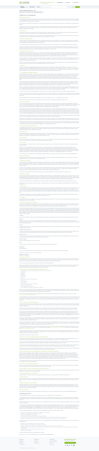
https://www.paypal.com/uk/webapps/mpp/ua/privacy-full (27, 294)
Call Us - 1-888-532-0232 (53, 440)
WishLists (68, 2)
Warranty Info (21, 443)
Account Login (21, 440)
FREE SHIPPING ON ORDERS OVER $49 (46, 2)
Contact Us (51, 443)
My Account (76, 2)
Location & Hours (52, 444)
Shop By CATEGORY (23, 7)
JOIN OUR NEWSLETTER (70, 442)
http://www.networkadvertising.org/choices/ (27, 328)
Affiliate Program (36, 443)
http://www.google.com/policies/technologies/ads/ (57, 327)
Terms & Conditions (22, 444)
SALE (38, 6)
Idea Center (32, 6)
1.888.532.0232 (60, 2)
